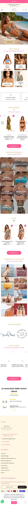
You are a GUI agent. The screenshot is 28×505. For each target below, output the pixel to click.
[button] (13, 410)
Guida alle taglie (5, 456)
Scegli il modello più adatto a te (8, 458)
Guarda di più (13, 146)
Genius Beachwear (7, 135)
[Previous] (2, 122)
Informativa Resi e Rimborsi (7, 463)
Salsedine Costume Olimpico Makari (8, 245)
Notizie (2, 472)
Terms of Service (5, 470)
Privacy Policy (4, 465)
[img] (14, 394)
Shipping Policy (4, 468)
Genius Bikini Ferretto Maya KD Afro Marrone (20, 137)
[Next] (25, 122)
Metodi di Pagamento (6, 460)
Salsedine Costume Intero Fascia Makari (22, 245)
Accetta (14, 502)
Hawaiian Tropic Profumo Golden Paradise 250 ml (22, 366)
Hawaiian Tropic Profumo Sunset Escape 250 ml (11, 366)
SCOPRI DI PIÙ (10, 42)
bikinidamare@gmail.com (9, 438)
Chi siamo (3, 453)
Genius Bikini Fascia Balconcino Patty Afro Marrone (6, 138)
